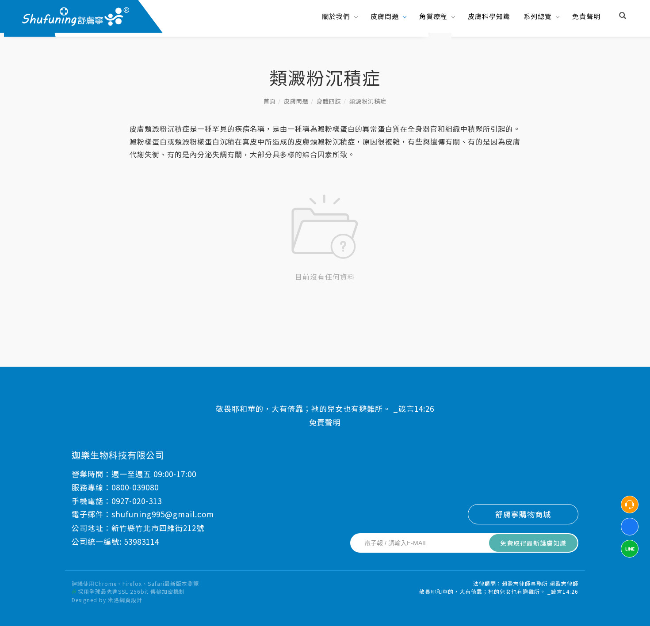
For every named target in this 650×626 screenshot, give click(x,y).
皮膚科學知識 (489, 16)
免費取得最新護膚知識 (533, 543)
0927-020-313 (136, 500)
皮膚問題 (385, 16)
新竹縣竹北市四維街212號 (157, 527)
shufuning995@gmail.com (162, 514)
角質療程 (433, 16)
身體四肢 (329, 101)
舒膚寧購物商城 (523, 514)
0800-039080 (135, 487)
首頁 (270, 101)
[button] (623, 16)
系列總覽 (538, 16)
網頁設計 (130, 599)
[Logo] (74, 15)
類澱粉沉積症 (367, 101)
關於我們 (336, 16)
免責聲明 (586, 16)
